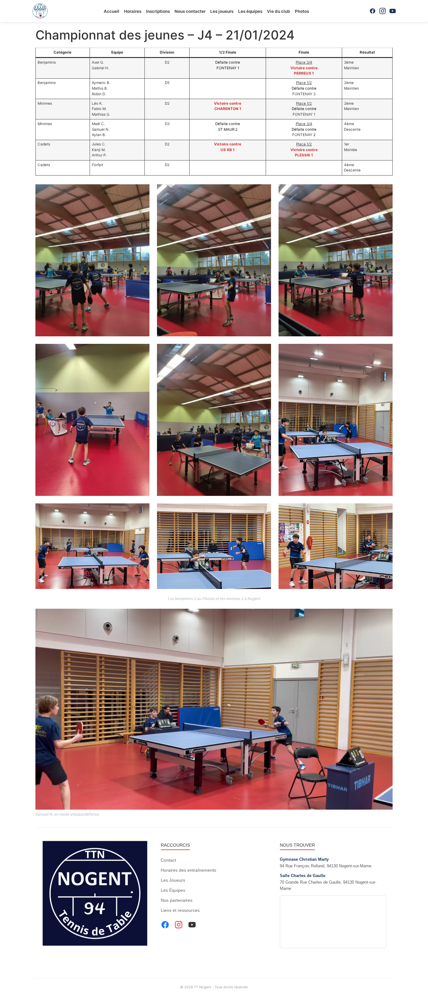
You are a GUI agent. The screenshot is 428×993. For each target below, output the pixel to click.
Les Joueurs (173, 880)
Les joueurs (221, 11)
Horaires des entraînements (188, 870)
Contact (168, 860)
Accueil (111, 11)
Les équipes (250, 11)
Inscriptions (158, 11)
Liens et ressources (180, 910)
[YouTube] (392, 11)
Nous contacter (190, 11)
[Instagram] (382, 11)
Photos (302, 11)
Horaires (132, 11)
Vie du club (278, 11)
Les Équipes (173, 890)
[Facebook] (372, 11)
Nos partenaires (176, 900)
